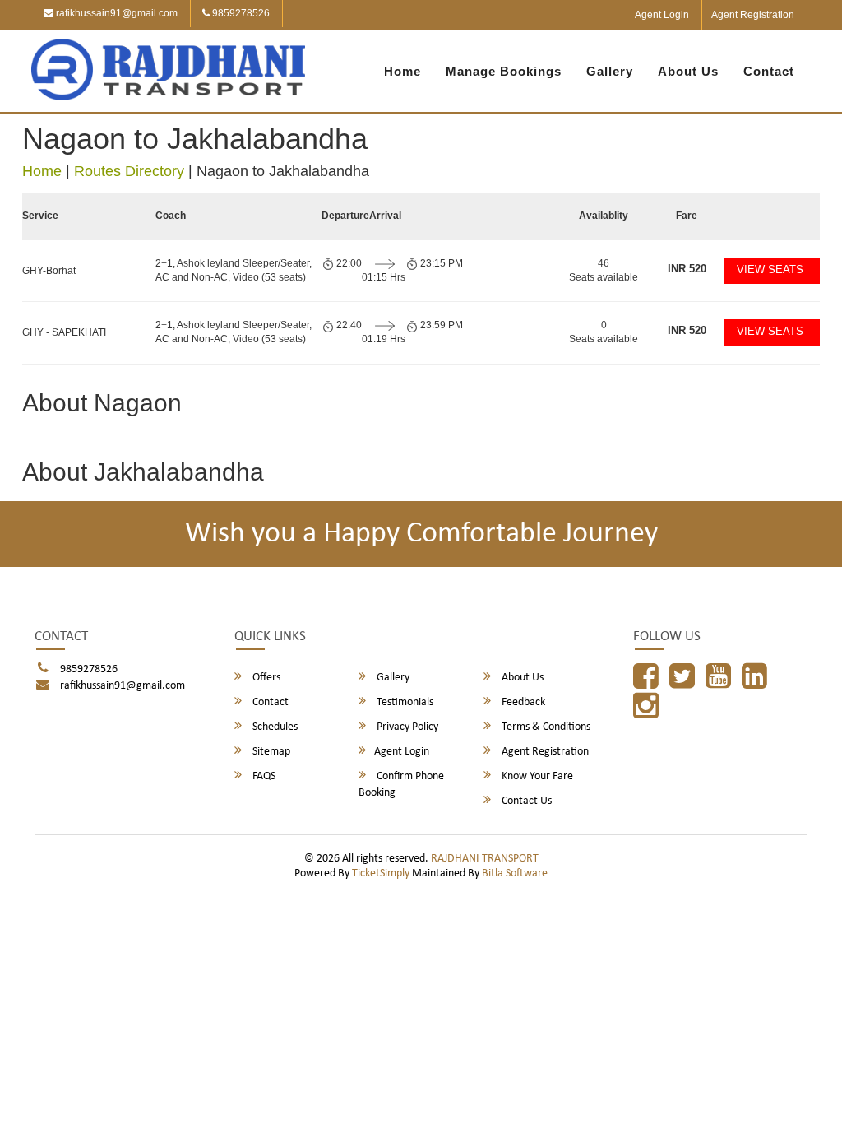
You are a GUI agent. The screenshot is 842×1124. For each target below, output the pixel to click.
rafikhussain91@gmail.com (115, 13)
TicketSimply (380, 873)
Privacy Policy (406, 727)
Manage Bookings (504, 71)
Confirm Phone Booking (401, 784)
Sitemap (270, 751)
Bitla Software (515, 873)
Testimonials (403, 702)
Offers (265, 677)
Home (402, 71)
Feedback (522, 702)
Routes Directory (129, 171)
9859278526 (240, 13)
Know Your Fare (536, 776)
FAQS (262, 776)
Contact (768, 71)
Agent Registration (752, 15)
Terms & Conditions (544, 727)
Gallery (609, 71)
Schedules (274, 727)
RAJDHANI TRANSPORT (485, 858)
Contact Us (525, 801)
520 (687, 268)
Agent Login (662, 15)
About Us (688, 71)
